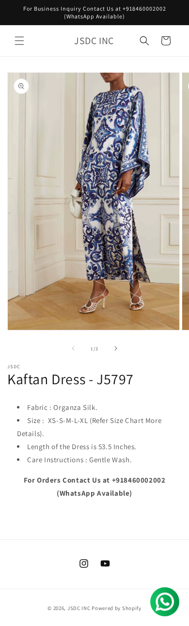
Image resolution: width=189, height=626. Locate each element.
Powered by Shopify (117, 608)
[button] (19, 40)
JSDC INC (79, 608)
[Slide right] (115, 348)
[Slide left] (73, 348)
